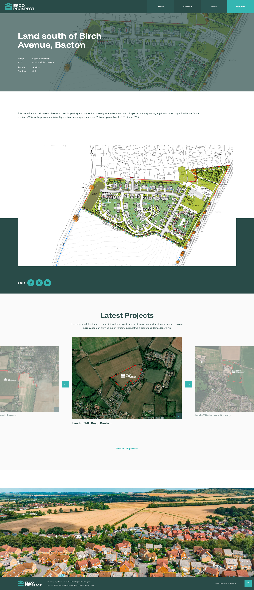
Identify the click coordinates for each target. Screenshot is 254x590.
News (214, 6)
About (160, 6)
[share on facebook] (30, 282)
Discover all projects (127, 448)
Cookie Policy (89, 585)
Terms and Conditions (66, 585)
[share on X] (39, 282)
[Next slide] (188, 384)
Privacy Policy (79, 585)
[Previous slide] (65, 384)
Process (187, 6)
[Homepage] (19, 6)
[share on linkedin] (47, 282)
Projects (240, 6)
